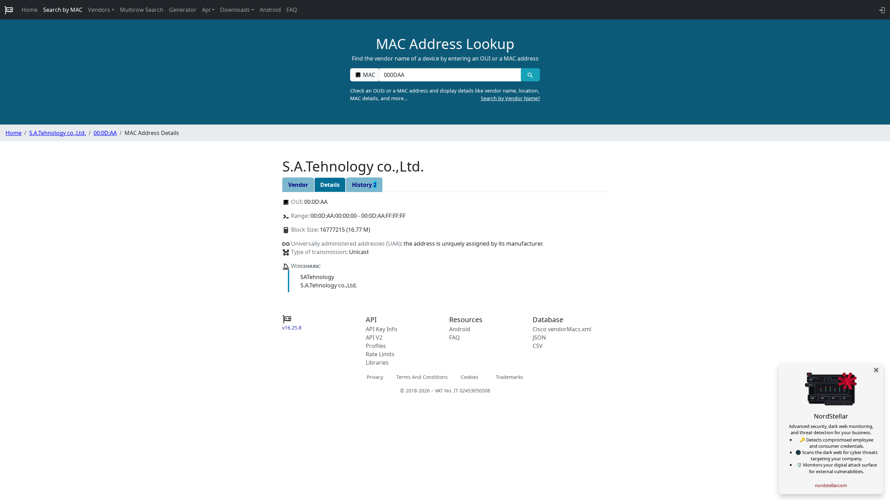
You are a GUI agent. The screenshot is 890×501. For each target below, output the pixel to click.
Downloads (235, 10)
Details (330, 185)
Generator (182, 10)
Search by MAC (62, 10)
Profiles (376, 346)
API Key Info (381, 329)
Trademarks (509, 376)
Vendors (99, 10)
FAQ (291, 10)
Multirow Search (141, 10)
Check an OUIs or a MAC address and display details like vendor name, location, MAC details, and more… (445, 94)
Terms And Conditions (422, 376)
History (364, 185)
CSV (538, 346)
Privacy (375, 376)
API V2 (374, 337)
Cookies (469, 376)
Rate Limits (380, 354)
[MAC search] (530, 74)
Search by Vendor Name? (510, 98)
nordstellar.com (831, 485)
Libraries (377, 362)
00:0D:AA (105, 133)
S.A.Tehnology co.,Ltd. (57, 133)
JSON (539, 337)
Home (30, 10)
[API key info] (881, 10)
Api (206, 10)
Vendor (298, 185)
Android (270, 10)
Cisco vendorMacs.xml (562, 329)
